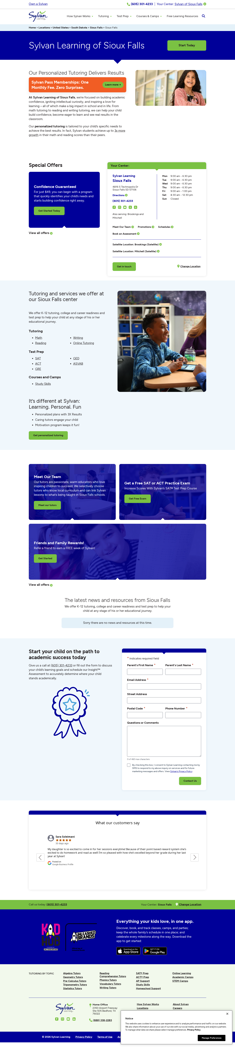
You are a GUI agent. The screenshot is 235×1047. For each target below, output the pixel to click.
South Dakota (79, 27)
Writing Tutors (108, 987)
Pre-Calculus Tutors (74, 980)
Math (38, 338)
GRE (38, 369)
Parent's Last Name (179, 665)
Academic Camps (182, 977)
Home (32, 27)
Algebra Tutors (71, 973)
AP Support (143, 980)
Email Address (138, 680)
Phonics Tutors (108, 979)
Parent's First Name (141, 665)
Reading (40, 343)
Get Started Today (49, 210)
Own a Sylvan (38, 4)
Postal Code (136, 708)
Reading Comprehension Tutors (113, 975)
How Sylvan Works (148, 1004)
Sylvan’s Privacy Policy (181, 771)
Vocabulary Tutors (110, 983)
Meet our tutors (47, 505)
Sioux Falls (96, 27)
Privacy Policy (193, 1030)
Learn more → (113, 84)
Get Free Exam (137, 498)
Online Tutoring (83, 343)
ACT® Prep (142, 977)
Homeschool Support (148, 988)
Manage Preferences (211, 1038)
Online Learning (181, 973)
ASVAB (78, 364)
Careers (177, 1008)
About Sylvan (181, 1004)
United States (61, 27)
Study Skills (43, 384)
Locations (44, 27)
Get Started (45, 558)
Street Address (137, 694)
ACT (38, 364)
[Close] (227, 1013)
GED (76, 358)
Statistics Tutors (72, 988)
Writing (78, 338)
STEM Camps (180, 980)
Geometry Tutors (73, 977)
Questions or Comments (143, 722)
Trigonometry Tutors (75, 984)
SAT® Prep (142, 973)
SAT (38, 358)
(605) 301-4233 (123, 200)
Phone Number (176, 708)
